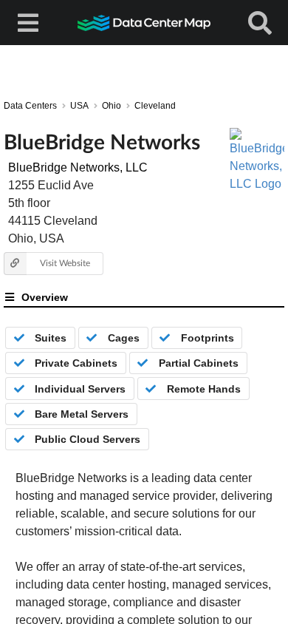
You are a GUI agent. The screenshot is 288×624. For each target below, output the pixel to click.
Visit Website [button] (65, 262)
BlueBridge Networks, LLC (78, 167)
